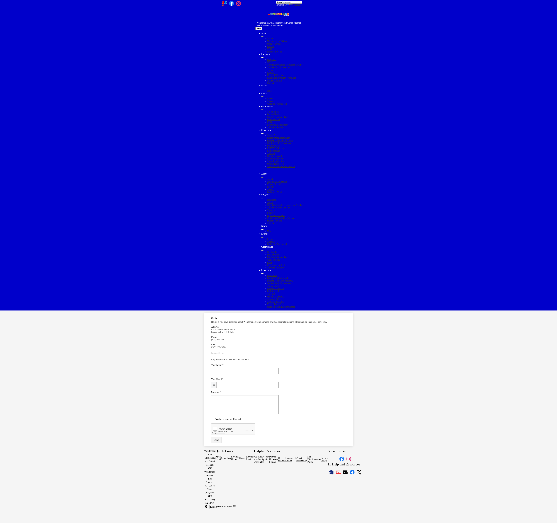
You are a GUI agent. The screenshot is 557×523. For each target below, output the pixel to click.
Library (270, 72)
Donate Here (273, 114)
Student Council (274, 80)
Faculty (270, 46)
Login (210, 507)
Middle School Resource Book (281, 166)
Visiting (270, 49)
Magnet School (274, 44)
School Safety (273, 145)
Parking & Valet (274, 51)
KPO (269, 122)
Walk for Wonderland (277, 104)
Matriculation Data (275, 164)
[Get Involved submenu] (262, 109)
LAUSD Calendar (275, 148)
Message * (216, 392)
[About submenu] (262, 36)
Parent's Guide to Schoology (280, 140)
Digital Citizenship (275, 156)
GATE (270, 62)
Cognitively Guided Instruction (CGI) (284, 64)
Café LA (271, 153)
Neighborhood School (277, 41)
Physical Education (276, 75)
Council (270, 83)
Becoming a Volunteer (277, 125)
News (269, 91)
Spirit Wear (272, 135)
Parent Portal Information (278, 138)
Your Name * (217, 365)
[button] (262, 177)
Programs (271, 59)
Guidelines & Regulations (279, 143)
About (270, 38)
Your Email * (217, 379)
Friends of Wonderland (277, 117)
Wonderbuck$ (273, 119)
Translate (297, 5)
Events (270, 98)
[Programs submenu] (262, 57)
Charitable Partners (275, 127)
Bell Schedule (273, 151)
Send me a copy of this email (227, 419)
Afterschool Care (275, 158)
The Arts (271, 70)
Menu (259, 28)
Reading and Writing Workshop (281, 78)
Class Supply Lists (275, 161)
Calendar (271, 101)
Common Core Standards (278, 67)
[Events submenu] (262, 96)
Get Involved (273, 111)
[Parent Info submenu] (262, 133)
